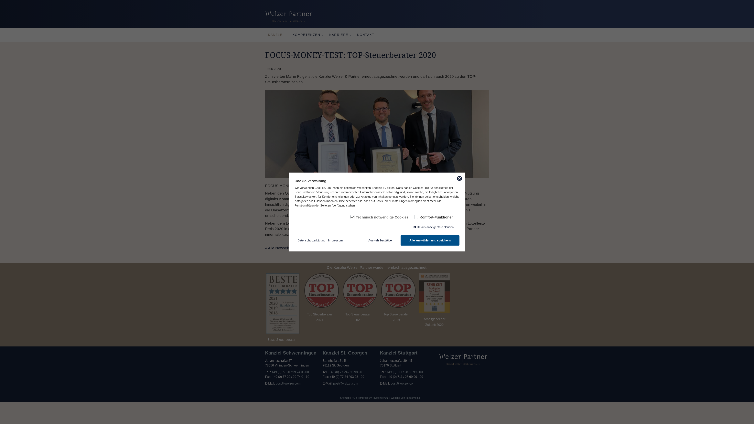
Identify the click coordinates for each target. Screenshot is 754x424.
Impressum (335, 240)
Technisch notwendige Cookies (382, 217)
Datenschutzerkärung (311, 240)
